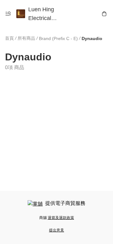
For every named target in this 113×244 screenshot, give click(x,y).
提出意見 (56, 230)
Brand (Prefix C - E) (58, 38)
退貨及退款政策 (61, 218)
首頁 (9, 38)
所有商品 (26, 38)
